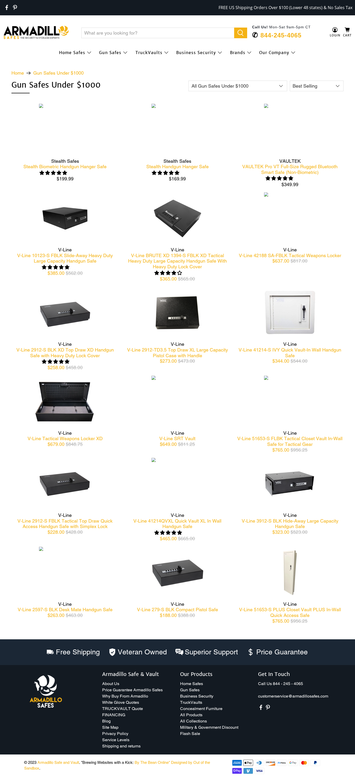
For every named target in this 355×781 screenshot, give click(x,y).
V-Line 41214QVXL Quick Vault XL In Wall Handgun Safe (177, 523)
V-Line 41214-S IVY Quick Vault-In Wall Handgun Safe (290, 352)
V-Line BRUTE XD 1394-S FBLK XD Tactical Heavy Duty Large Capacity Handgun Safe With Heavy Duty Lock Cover (177, 261)
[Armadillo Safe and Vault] (36, 32)
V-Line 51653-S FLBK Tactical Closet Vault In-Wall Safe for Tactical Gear (290, 441)
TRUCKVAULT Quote (122, 708)
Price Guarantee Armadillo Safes (132, 689)
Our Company (274, 52)
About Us (110, 683)
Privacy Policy (115, 733)
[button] (53, 172)
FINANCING (113, 714)
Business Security (196, 52)
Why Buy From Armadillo (125, 696)
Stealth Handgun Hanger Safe (177, 166)
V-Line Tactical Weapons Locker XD (65, 438)
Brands (237, 52)
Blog (106, 721)
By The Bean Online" (152, 762)
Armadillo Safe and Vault (58, 762)
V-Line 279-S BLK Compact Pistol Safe (177, 609)
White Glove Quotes (120, 702)
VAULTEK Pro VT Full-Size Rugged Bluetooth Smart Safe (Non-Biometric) (290, 169)
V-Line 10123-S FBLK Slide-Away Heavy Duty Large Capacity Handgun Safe (65, 258)
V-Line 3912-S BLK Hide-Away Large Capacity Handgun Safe (290, 523)
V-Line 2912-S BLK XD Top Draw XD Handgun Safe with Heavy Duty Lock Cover (65, 352)
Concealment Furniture (201, 708)
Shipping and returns (121, 746)
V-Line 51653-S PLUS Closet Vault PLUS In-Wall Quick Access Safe (290, 612)
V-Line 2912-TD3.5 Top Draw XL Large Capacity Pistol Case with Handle (177, 352)
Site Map (110, 727)
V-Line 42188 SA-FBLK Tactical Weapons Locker (290, 255)
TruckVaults (148, 52)
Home (17, 73)
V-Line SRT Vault (177, 438)
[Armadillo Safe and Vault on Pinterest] (15, 7)
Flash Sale (190, 733)
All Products (191, 714)
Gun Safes (110, 52)
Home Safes (72, 52)
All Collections (193, 721)
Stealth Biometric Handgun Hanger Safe (65, 166)
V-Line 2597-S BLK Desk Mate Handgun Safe (65, 609)
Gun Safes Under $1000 (58, 73)
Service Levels (115, 739)
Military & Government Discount (209, 727)
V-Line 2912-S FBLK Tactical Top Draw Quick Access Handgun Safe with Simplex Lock (65, 523)
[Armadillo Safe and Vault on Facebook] (7, 7)
